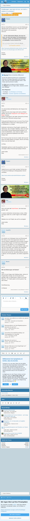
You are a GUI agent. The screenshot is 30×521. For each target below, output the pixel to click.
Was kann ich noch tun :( (11, 340)
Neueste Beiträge (6, 407)
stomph (26, 447)
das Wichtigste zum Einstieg (15, 91)
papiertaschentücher (6, 14)
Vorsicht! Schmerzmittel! (9, 410)
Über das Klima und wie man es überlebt (13, 433)
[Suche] (28, 1)
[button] (3, 298)
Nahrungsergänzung (8, 431)
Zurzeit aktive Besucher (7, 390)
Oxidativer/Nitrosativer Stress (13, 328)
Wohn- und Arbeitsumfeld (9, 435)
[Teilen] (26, 24)
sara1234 (6, 347)
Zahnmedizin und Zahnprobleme (17, 320)
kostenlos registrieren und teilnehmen (17, 93)
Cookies (4, 497)
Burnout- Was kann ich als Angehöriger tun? (15, 346)
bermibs (6, 393)
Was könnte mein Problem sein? (15, 341)
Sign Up (15, 384)
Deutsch (9, 497)
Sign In (5, 384)
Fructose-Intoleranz (8, 419)
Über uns (3, 499)
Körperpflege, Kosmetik (12, 335)
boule (3, 393)
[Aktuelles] (25, 1)
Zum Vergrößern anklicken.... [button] (15, 45)
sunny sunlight (7, 320)
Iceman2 (6, 341)
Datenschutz (25, 499)
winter (16, 14)
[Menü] (2, 1)
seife (13, 14)
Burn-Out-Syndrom (12, 347)
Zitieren (26, 56)
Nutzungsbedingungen (16, 499)
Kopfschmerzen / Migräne (9, 412)
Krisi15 (6, 328)
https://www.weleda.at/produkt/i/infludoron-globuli (13, 175)
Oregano (4, 13)
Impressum (8, 499)
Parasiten (6, 425)
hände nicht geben (17, 13)
